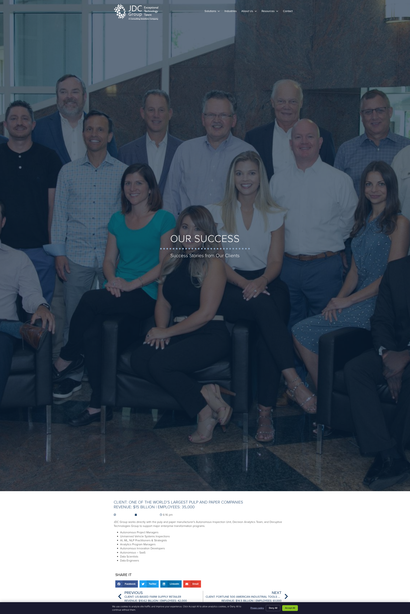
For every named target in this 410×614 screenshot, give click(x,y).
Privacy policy (257, 608)
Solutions (213, 12)
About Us (250, 12)
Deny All (273, 608)
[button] (126, 584)
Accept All (290, 608)
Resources (271, 12)
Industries (232, 12)
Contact (289, 12)
